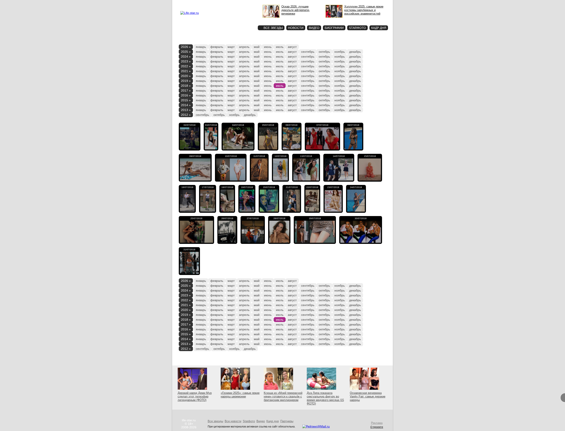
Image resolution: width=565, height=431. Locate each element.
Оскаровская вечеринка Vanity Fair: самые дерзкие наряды (367, 396)
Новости (295, 28)
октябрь (324, 51)
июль (279, 47)
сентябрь (307, 51)
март (231, 47)
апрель (244, 47)
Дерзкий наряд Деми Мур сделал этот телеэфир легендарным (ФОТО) (195, 396)
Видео (314, 28)
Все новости (233, 421)
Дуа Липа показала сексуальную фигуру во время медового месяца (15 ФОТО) (325, 398)
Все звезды (215, 421)
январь (201, 47)
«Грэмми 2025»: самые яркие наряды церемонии (240, 394)
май (257, 47)
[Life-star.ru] (189, 13)
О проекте (208, 3)
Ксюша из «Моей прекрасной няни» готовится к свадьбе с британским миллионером (283, 396)
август (292, 47)
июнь (267, 47)
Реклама (221, 3)
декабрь (355, 51)
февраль (216, 47)
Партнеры (286, 421)
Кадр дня (378, 28)
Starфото (241, 20)
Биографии (334, 28)
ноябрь (339, 51)
